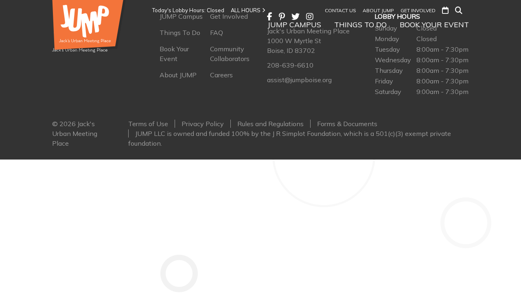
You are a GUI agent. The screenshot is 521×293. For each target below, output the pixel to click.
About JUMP (378, 10)
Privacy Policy (203, 124)
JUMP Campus (294, 24)
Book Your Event (434, 24)
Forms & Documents (347, 124)
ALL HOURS (245, 10)
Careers (221, 75)
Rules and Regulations (270, 124)
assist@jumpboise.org (299, 80)
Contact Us (340, 10)
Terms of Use (148, 124)
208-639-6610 (290, 65)
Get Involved (418, 10)
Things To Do (360, 24)
